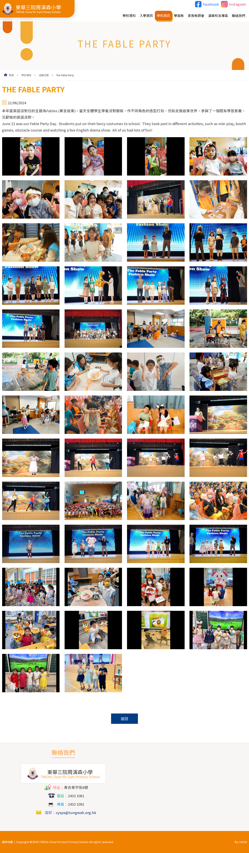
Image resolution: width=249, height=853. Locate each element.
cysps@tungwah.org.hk (76, 812)
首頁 (11, 75)
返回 (124, 718)
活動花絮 (44, 75)
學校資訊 (26, 75)
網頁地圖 (7, 842)
